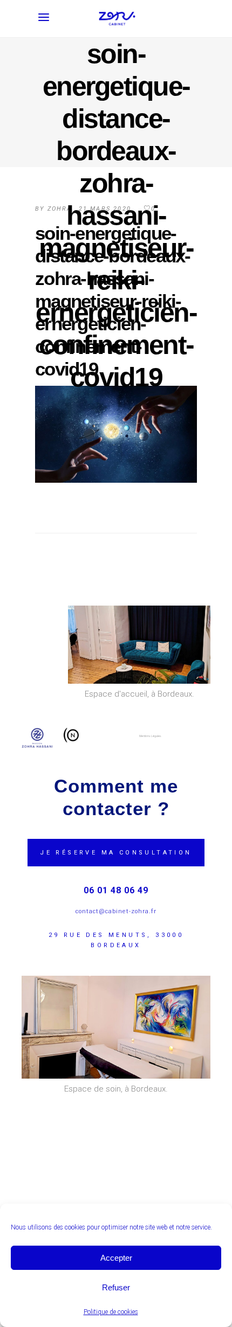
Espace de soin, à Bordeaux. (116, 1089)
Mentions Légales (150, 736)
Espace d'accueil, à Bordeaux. (139, 694)
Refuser (116, 1287)
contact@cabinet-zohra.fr (116, 911)
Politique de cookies (111, 1312)
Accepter (116, 1257)
